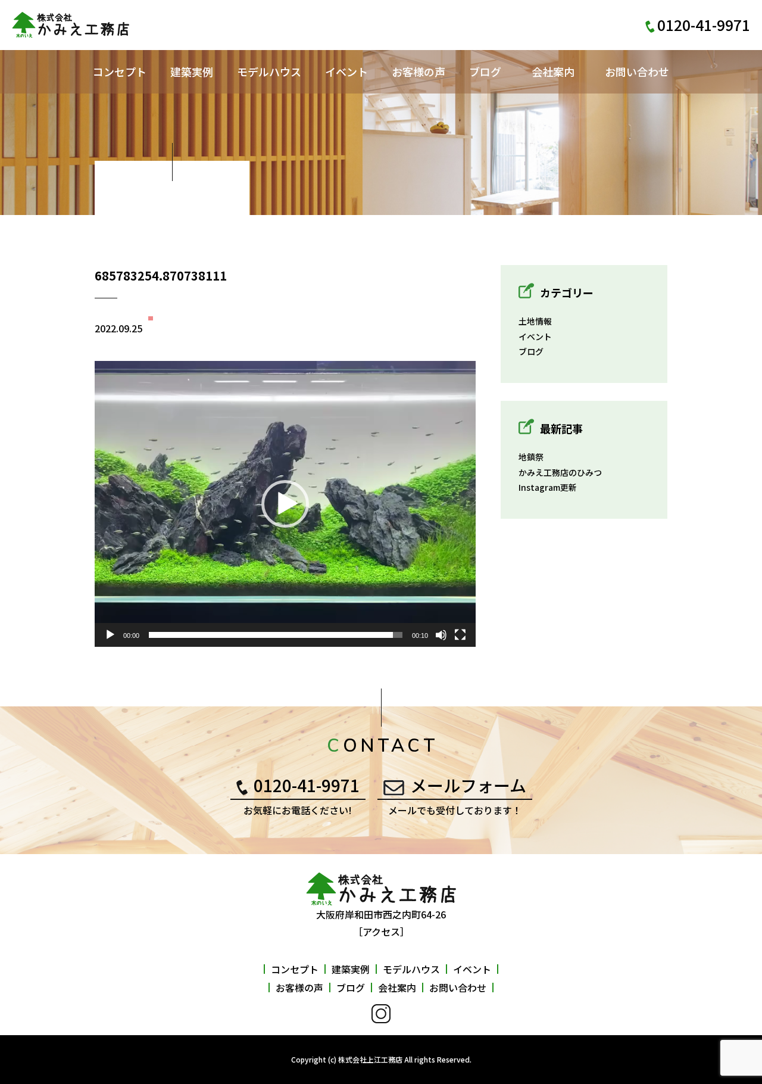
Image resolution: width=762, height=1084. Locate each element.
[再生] (110, 635)
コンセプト (119, 71)
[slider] (275, 635)
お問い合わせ (637, 71)
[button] (285, 504)
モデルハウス (269, 71)
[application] (285, 504)
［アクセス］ (381, 931)
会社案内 (553, 71)
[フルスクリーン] (460, 635)
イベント (346, 71)
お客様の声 (418, 71)
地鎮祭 (531, 457)
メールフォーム (468, 785)
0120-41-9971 (307, 785)
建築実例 (191, 71)
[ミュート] (441, 635)
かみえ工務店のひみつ (560, 472)
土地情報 (535, 321)
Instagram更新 (548, 487)
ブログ (485, 71)
